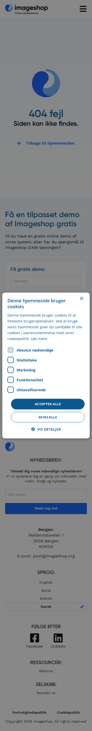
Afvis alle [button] (48, 417)
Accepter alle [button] (48, 404)
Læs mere (39, 338)
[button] (46, 429)
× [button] (81, 299)
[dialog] (46, 366)
